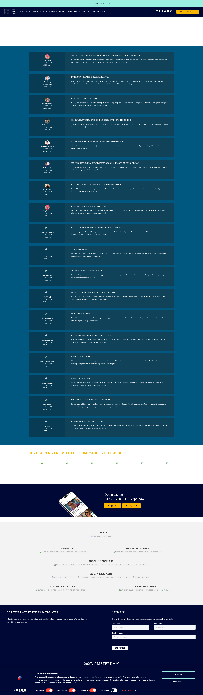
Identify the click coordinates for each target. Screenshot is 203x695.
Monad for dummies (80, 314)
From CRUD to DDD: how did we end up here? (91, 400)
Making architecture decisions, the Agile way (93, 292)
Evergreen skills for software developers (91, 335)
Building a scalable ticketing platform (90, 77)
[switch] (72, 690)
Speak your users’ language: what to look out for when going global (105, 163)
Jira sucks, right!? (79, 249)
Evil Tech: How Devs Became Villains (88, 206)
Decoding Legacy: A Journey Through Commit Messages (97, 185)
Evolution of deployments (84, 98)
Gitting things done (80, 357)
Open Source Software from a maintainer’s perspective (97, 141)
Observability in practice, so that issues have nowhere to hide (101, 120)
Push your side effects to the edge (87, 421)
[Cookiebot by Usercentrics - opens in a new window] (20, 690)
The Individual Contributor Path (86, 271)
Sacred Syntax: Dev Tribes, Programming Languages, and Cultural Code (105, 55)
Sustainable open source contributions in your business (98, 228)
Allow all (178, 674)
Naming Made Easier (80, 378)
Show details (127, 690)
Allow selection (178, 681)
